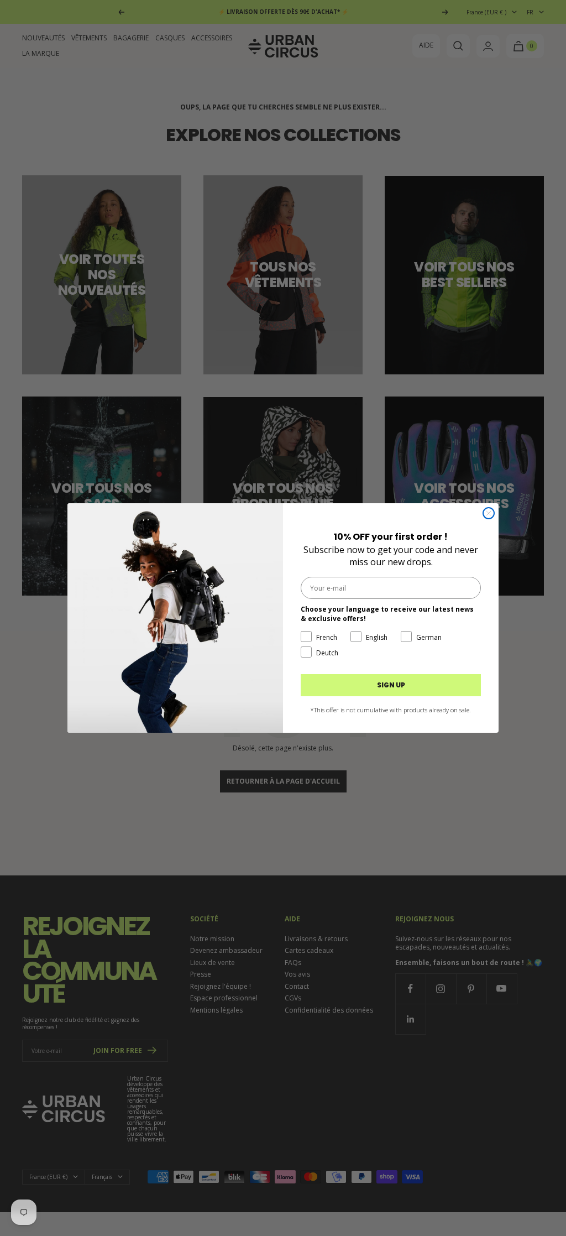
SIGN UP (391, 685)
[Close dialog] (488, 513)
